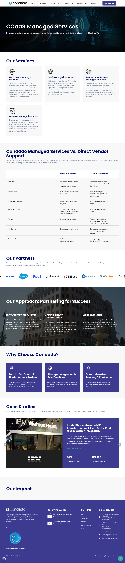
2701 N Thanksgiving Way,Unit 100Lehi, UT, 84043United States (110, 525)
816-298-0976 (106, 531)
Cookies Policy (114, 556)
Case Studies (82, 3)
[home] (18, 3)
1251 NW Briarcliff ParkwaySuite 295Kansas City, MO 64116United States (110, 517)
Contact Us (109, 3)
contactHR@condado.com (110, 538)
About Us (43, 3)
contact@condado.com (109, 535)
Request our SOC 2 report (15, 548)
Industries (66, 3)
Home (33, 3)
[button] (55, 3)
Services (53, 3)
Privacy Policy (104, 556)
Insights (94, 3)
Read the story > (74, 448)
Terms (97, 556)
